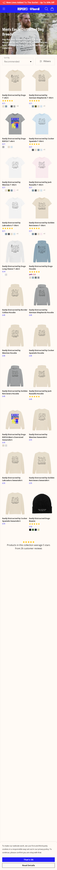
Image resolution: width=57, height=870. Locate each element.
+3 (18, 106)
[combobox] (17, 61)
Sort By (7, 57)
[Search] (46, 9)
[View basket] (52, 9)
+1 (44, 106)
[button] (30, 61)
